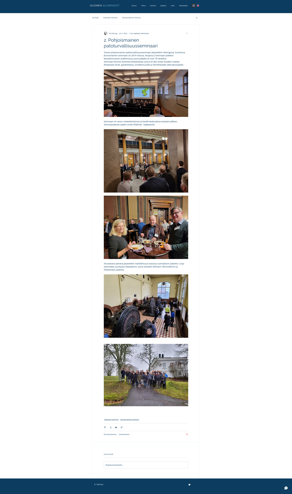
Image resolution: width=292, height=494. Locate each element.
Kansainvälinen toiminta (131, 18)
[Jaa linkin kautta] (122, 427)
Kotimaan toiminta (110, 18)
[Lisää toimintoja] (186, 33)
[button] (197, 18)
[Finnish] (193, 5)
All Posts (95, 18)
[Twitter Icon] (189, 484)
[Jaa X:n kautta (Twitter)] (110, 427)
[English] (198, 5)
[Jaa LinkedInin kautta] (116, 427)
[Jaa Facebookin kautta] (105, 427)
